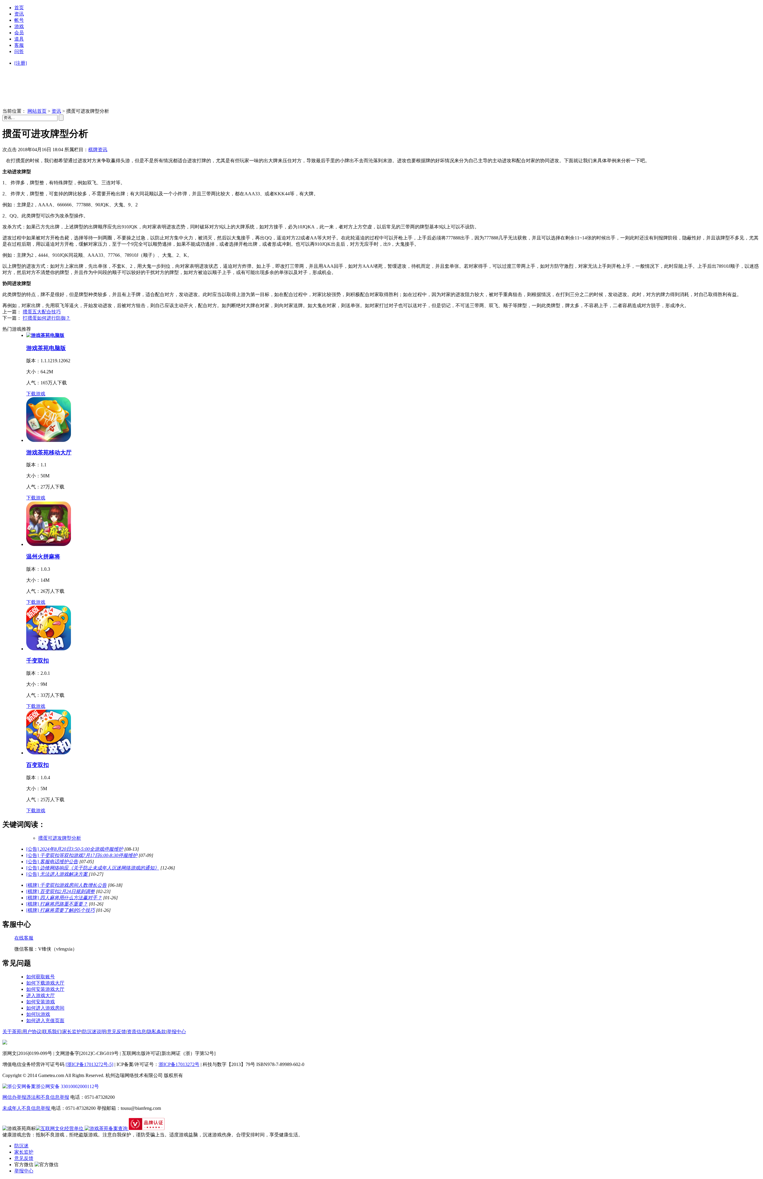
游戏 (19, 26)
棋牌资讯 (97, 149)
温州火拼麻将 (43, 556)
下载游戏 (35, 393)
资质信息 (136, 1031)
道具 (19, 38)
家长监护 (71, 1031)
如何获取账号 (40, 976)
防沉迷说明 (94, 1031)
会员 (19, 32)
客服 (19, 45)
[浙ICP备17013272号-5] (89, 1064)
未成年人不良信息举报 (26, 1108)
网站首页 (36, 111)
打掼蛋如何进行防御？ (46, 318)
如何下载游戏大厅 (45, 982)
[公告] (74, 849)
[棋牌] (66, 885)
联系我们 (51, 1031)
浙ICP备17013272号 (179, 1064)
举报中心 (176, 1031)
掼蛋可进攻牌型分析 (59, 838)
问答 (19, 51)
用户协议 (31, 1031)
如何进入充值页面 (45, 1020)
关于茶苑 (11, 1031)
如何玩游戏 (38, 1014)
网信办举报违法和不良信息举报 (35, 1097)
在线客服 (23, 937)
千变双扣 (37, 660)
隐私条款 (156, 1031)
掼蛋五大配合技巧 (42, 311)
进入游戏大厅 (40, 995)
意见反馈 (116, 1031)
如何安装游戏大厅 (45, 989)
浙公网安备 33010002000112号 (67, 1086)
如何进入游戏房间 (45, 1008)
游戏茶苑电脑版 (46, 348)
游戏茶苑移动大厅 (49, 452)
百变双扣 (37, 765)
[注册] (20, 63)
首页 (19, 7)
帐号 (19, 20)
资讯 (19, 13)
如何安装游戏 (40, 1001)
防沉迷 (21, 1145)
